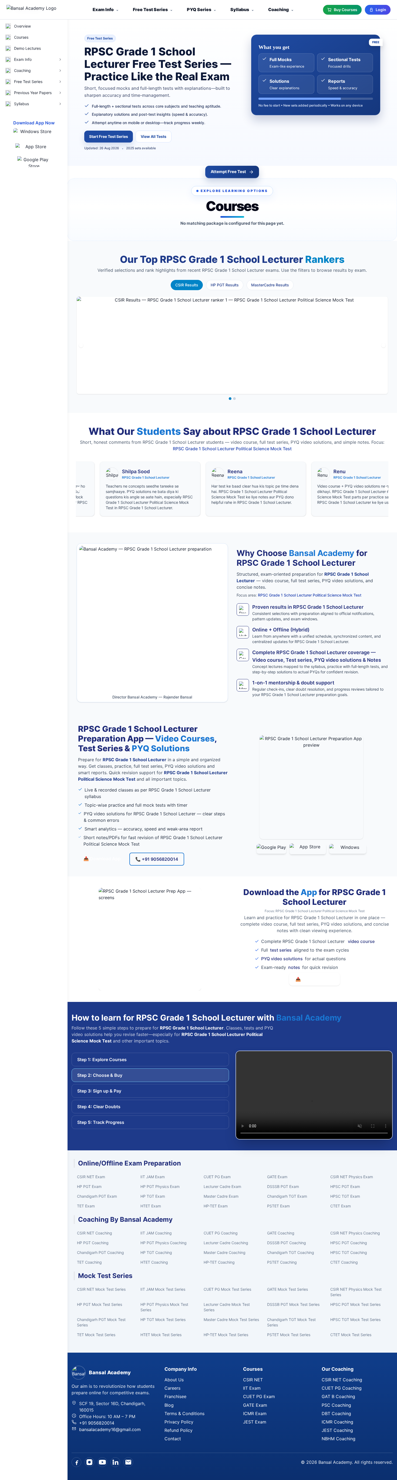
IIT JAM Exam (152, 1176)
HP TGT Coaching (156, 1252)
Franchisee (175, 1396)
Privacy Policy (178, 1422)
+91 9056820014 (96, 1423)
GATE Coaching (280, 1233)
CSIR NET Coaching (94, 1233)
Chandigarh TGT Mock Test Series (291, 1322)
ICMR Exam (255, 1413)
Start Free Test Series (108, 136)
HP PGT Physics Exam (160, 1186)
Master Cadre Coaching (224, 1252)
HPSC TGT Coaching (348, 1252)
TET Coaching (89, 1262)
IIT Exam (252, 1388)
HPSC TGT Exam (345, 1196)
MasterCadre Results (270, 285)
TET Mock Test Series (96, 1334)
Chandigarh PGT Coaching (100, 1252)
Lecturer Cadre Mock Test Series (227, 1307)
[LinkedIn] (115, 1462)
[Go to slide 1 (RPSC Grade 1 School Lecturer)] (230, 398)
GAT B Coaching (338, 1396)
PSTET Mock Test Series (288, 1334)
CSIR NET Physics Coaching (355, 1233)
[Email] (128, 1462)
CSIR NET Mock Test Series (101, 1289)
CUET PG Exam (217, 1176)
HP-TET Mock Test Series (226, 1334)
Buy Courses (345, 9)
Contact (172, 1438)
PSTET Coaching (282, 1262)
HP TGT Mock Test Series (163, 1319)
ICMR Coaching (337, 1422)
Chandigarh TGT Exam (287, 1196)
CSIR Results (186, 285)
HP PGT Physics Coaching (163, 1242)
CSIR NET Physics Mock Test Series (356, 1292)
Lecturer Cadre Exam (222, 1186)
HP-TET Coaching (219, 1262)
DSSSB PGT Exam (283, 1186)
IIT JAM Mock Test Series (162, 1289)
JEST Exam (254, 1422)
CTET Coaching (344, 1262)
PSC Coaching (336, 1405)
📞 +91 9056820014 (156, 859)
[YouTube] (102, 1462)
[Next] (383, 345)
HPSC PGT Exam (345, 1186)
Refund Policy (178, 1430)
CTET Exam (340, 1206)
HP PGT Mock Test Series (99, 1304)
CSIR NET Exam (91, 1176)
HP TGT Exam (152, 1196)
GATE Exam (277, 1176)
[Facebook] (76, 1462)
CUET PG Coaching (221, 1233)
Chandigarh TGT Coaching (290, 1252)
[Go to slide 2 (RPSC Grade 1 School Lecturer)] (234, 398)
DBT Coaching (336, 1413)
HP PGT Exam (89, 1186)
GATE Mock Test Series (287, 1289)
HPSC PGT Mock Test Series (355, 1304)
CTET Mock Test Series (350, 1334)
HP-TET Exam (216, 1206)
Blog (169, 1405)
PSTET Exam (278, 1206)
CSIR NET (253, 1379)
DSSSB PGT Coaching (286, 1242)
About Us (174, 1379)
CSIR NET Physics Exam (351, 1176)
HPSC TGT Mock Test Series (355, 1319)
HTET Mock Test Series (160, 1334)
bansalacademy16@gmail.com (110, 1429)
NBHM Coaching (338, 1438)
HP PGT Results (225, 285)
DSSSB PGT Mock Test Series (293, 1304)
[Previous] (81, 345)
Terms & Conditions (184, 1413)
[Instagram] (89, 1462)
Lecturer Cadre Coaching (226, 1242)
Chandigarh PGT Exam (97, 1196)
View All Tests (153, 136)
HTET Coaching (154, 1262)
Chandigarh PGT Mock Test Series (101, 1322)
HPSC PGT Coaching (348, 1242)
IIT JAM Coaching (156, 1233)
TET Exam (86, 1206)
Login (381, 9)
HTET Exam (150, 1206)
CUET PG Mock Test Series (227, 1289)
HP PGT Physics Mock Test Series (164, 1307)
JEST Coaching (337, 1430)
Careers (172, 1388)
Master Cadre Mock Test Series (231, 1319)
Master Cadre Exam (221, 1196)
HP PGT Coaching (93, 1242)
